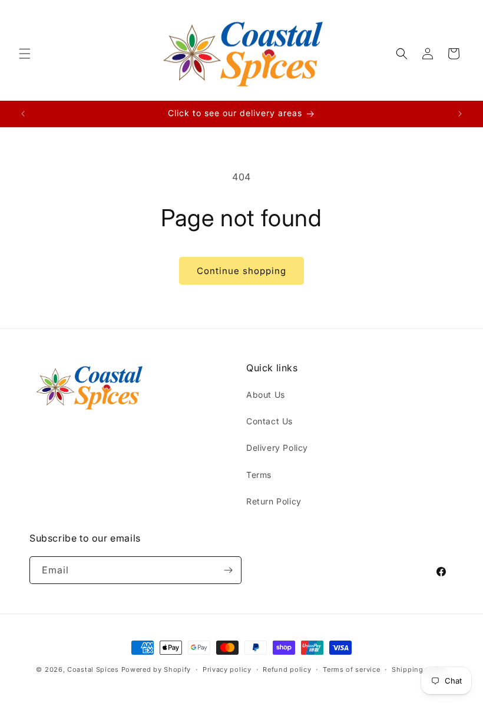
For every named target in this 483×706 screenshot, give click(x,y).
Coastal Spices (93, 669)
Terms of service (351, 669)
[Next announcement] (460, 114)
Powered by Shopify (156, 669)
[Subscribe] (228, 570)
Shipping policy (419, 669)
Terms (259, 475)
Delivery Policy (277, 448)
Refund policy (287, 669)
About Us (265, 395)
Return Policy (274, 501)
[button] (25, 54)
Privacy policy (227, 669)
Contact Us (269, 421)
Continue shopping (241, 270)
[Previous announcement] (23, 114)
